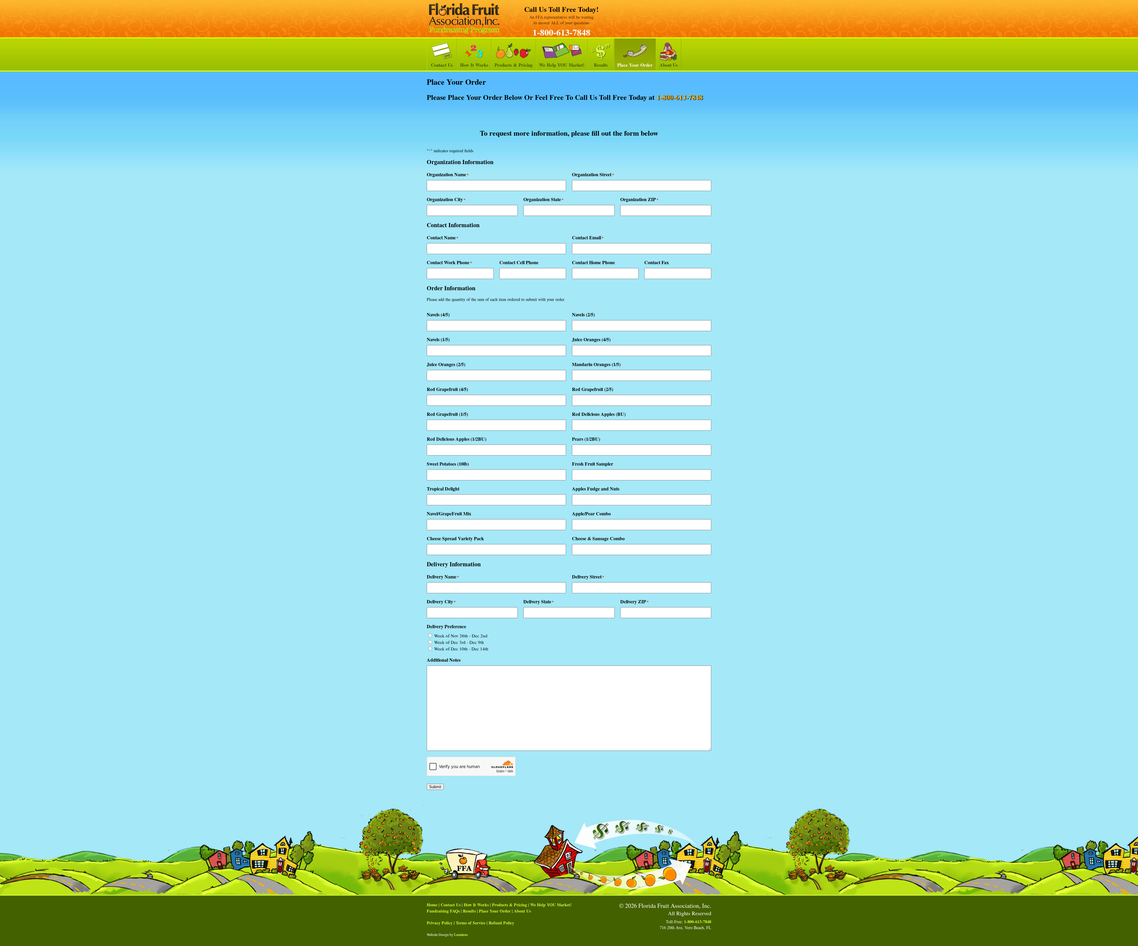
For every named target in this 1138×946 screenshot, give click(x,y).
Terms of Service (470, 923)
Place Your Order (635, 65)
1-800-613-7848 (561, 32)
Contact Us (442, 65)
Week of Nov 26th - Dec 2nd (461, 636)
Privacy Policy (440, 923)
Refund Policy (501, 923)
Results (601, 65)
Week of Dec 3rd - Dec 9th (459, 642)
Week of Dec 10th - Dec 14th (461, 649)
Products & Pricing (514, 65)
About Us (669, 65)
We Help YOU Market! (561, 65)
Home (432, 905)
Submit (435, 787)
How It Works (474, 65)
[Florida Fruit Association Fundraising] (464, 18)
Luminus (461, 934)
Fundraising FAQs (443, 911)
